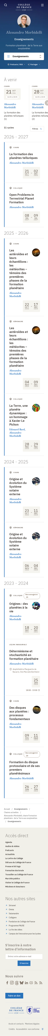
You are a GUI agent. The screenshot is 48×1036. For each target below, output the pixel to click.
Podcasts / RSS (16, 64)
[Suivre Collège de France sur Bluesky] (21, 983)
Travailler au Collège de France (19, 874)
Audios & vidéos (12, 846)
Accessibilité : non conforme (27, 1029)
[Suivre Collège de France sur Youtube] (31, 983)
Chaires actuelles (11, 812)
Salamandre (14, 913)
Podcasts (9, 850)
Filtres (35, 129)
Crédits (12, 1029)
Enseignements (21, 56)
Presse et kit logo (13, 866)
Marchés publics (12, 878)
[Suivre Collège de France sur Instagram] (12, 983)
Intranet (12, 905)
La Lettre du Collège (14, 858)
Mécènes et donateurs (15, 886)
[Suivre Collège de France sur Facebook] (7, 983)
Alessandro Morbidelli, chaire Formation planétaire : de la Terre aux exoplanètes (20, 816)
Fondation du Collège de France (22, 921)
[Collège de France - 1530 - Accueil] (24, 7)
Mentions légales (32, 1024)
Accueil (7, 809)
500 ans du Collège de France (18, 862)
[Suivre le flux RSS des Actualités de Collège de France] (36, 983)
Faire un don (14, 995)
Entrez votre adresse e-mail (19, 956)
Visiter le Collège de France (17, 882)
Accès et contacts (16, 1024)
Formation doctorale (14, 870)
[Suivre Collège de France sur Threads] (17, 983)
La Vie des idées (15, 929)
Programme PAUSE (16, 925)
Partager (34, 64)
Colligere (13, 917)
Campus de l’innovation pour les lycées (25, 933)
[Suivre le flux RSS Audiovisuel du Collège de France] (41, 983)
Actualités (10, 854)
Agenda (8, 842)
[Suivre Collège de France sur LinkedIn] (26, 983)
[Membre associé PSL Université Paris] (33, 1010)
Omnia (11, 909)
